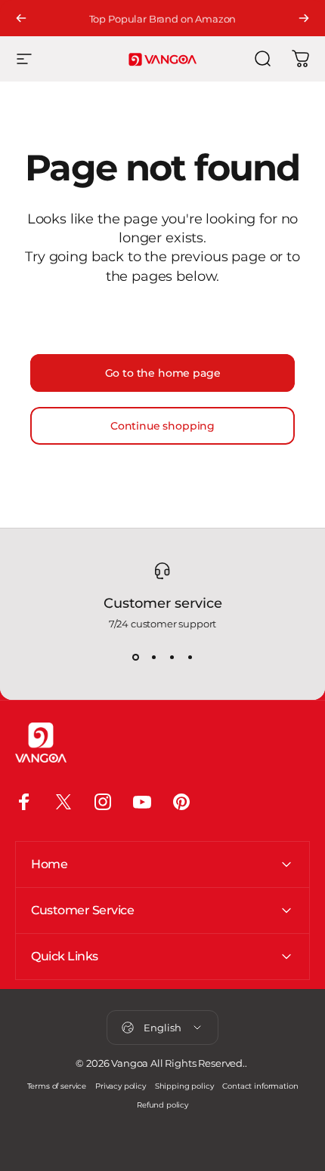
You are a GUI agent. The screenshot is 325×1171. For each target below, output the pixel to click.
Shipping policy (184, 1086)
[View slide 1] (135, 657)
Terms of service (56, 1086)
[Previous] (21, 18)
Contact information (260, 1086)
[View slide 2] (153, 657)
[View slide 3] (171, 657)
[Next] (303, 18)
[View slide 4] (190, 657)
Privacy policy (120, 1086)
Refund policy (162, 1105)
